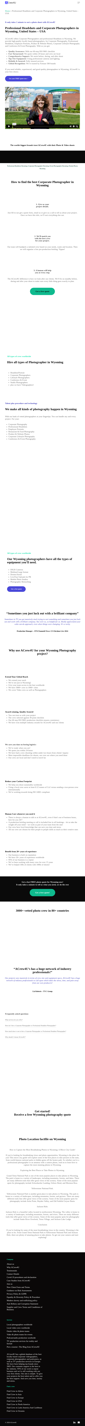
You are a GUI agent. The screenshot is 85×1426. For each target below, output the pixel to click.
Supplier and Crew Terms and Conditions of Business (24, 1308)
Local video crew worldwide (18, 1328)
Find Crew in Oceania (15, 1411)
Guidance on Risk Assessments (19, 1290)
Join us (9, 1284)
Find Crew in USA (14, 1401)
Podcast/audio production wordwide (21, 1338)
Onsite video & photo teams (18, 1331)
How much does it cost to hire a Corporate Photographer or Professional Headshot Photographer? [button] (35, 1031)
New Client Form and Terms (18, 1287)
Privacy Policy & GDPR (16, 1294)
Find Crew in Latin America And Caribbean (24, 1408)
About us (10, 1264)
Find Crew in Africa (15, 1391)
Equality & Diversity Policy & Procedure (23, 1297)
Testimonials (12, 1271)
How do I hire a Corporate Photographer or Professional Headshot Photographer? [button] (30, 1025)
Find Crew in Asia (14, 1394)
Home (7, 11)
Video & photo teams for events (19, 1334)
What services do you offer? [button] (14, 1020)
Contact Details (13, 1274)
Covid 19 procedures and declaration (21, 1277)
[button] (78, 3)
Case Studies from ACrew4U (18, 1280)
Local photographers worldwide (19, 1324)
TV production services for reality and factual (22, 1342)
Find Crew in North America (18, 1404)
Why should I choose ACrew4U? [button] (15, 1037)
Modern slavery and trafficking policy (22, 1300)
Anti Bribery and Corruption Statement (22, 1304)
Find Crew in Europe (15, 1398)
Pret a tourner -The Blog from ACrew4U (23, 1347)
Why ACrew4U (13, 1267)
